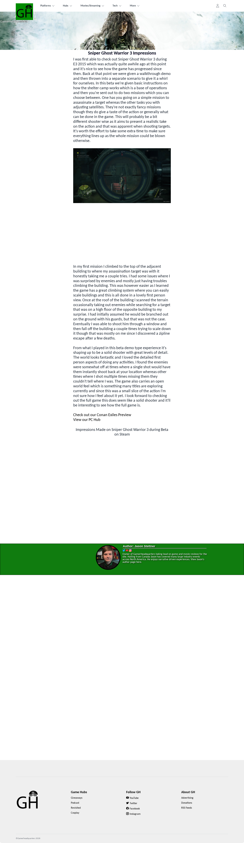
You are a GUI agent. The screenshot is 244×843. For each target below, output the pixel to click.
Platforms (45, 5)
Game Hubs (79, 792)
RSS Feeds (186, 808)
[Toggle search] (225, 5)
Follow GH (133, 792)
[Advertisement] (122, 236)
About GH (188, 792)
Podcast (75, 803)
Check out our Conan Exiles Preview (102, 415)
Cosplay (75, 813)
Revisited (76, 808)
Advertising (187, 798)
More (133, 5)
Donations (186, 803)
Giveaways (76, 798)
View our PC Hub (86, 420)
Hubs (65, 5)
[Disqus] (122, 627)
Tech (115, 5)
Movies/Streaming (90, 5)
